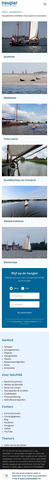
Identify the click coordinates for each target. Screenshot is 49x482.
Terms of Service (30, 321)
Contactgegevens (12, 416)
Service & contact (12, 387)
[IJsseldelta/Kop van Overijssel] (24, 160)
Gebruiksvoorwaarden (14, 399)
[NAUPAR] (9, 4)
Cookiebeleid (10, 393)
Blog (6, 419)
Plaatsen (8, 352)
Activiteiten (9, 368)
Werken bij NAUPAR (13, 384)
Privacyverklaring (12, 396)
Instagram (9, 425)
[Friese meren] (24, 119)
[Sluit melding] (6, 475)
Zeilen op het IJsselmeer (15, 445)
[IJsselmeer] (24, 37)
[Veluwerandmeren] (24, 201)
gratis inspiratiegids (28, 478)
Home (4, 12)
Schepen (8, 346)
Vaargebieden (15, 12)
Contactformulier (12, 413)
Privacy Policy (17, 321)
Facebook (8, 422)
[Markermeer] (24, 242)
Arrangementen (11, 349)
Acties (7, 365)
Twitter (7, 428)
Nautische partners (13, 381)
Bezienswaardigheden (14, 362)
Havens (7, 358)
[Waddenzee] (24, 78)
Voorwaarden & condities (16, 390)
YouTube (8, 431)
